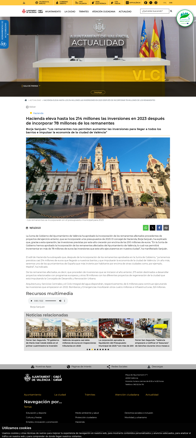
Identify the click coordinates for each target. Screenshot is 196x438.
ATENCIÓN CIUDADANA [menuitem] (103, 11)
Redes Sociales (119, 366)
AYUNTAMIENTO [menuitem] (53, 11)
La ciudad (60, 394)
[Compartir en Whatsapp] (146, 228)
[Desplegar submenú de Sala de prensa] (39, 85)
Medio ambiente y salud (87, 413)
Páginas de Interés (81, 366)
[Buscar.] (172, 11)
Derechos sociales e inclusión (139, 413)
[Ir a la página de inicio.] (27, 12)
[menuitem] (41, 85)
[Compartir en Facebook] (159, 228)
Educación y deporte (36, 413)
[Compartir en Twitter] (152, 228)
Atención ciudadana (127, 394)
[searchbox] (154, 11)
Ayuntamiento (32, 394)
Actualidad (152, 394)
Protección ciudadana (86, 417)
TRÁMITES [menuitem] (84, 11)
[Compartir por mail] (166, 228)
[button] (30, 329)
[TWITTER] (151, 3)
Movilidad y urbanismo (136, 417)
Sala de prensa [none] (30, 86)
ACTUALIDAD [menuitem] (125, 11)
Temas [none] (28, 406)
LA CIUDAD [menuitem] (70, 11)
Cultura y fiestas (34, 417)
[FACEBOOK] (146, 3)
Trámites (90, 394)
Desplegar (99, 92)
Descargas (157, 366)
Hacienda (38, 113)
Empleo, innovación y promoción (42, 422)
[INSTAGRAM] (156, 3)
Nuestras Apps (43, 366)
